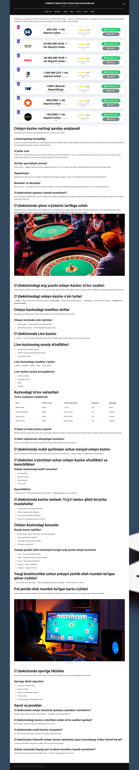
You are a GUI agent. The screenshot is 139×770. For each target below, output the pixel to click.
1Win (71, 11)
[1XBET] (28, 35)
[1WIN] (28, 92)
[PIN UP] (28, 49)
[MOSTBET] (28, 106)
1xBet (65, 11)
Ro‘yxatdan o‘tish (112, 30)
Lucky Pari (48, 11)
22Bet (93, 11)
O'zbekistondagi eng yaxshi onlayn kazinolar (69, 3)
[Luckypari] (28, 120)
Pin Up (78, 11)
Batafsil (112, 34)
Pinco (86, 11)
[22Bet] (28, 78)
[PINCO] (28, 63)
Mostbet (57, 11)
